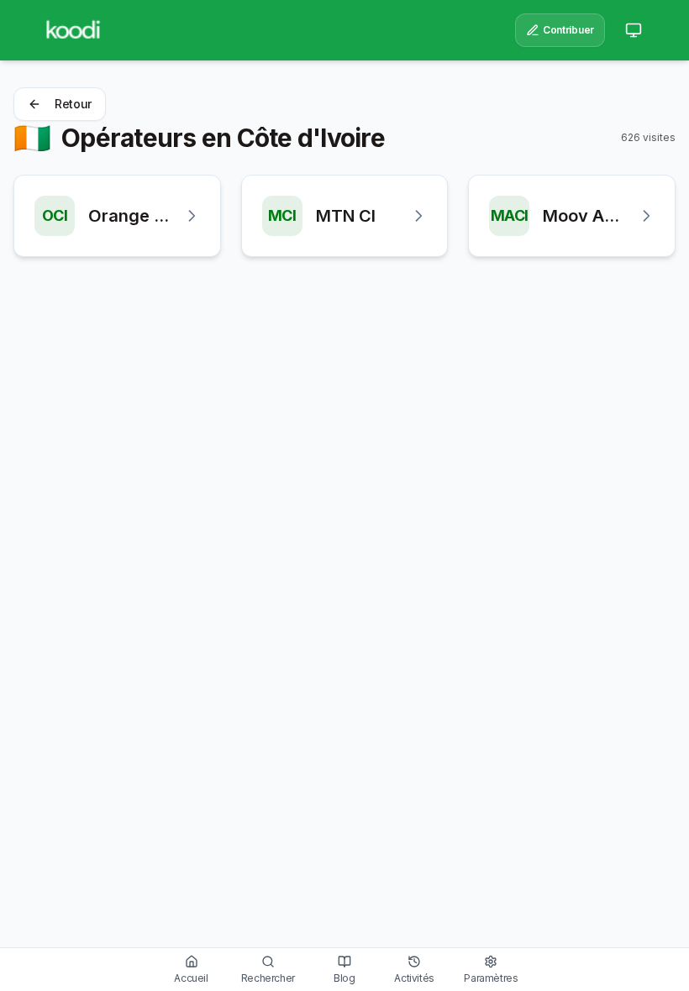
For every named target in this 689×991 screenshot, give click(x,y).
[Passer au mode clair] (633, 30)
